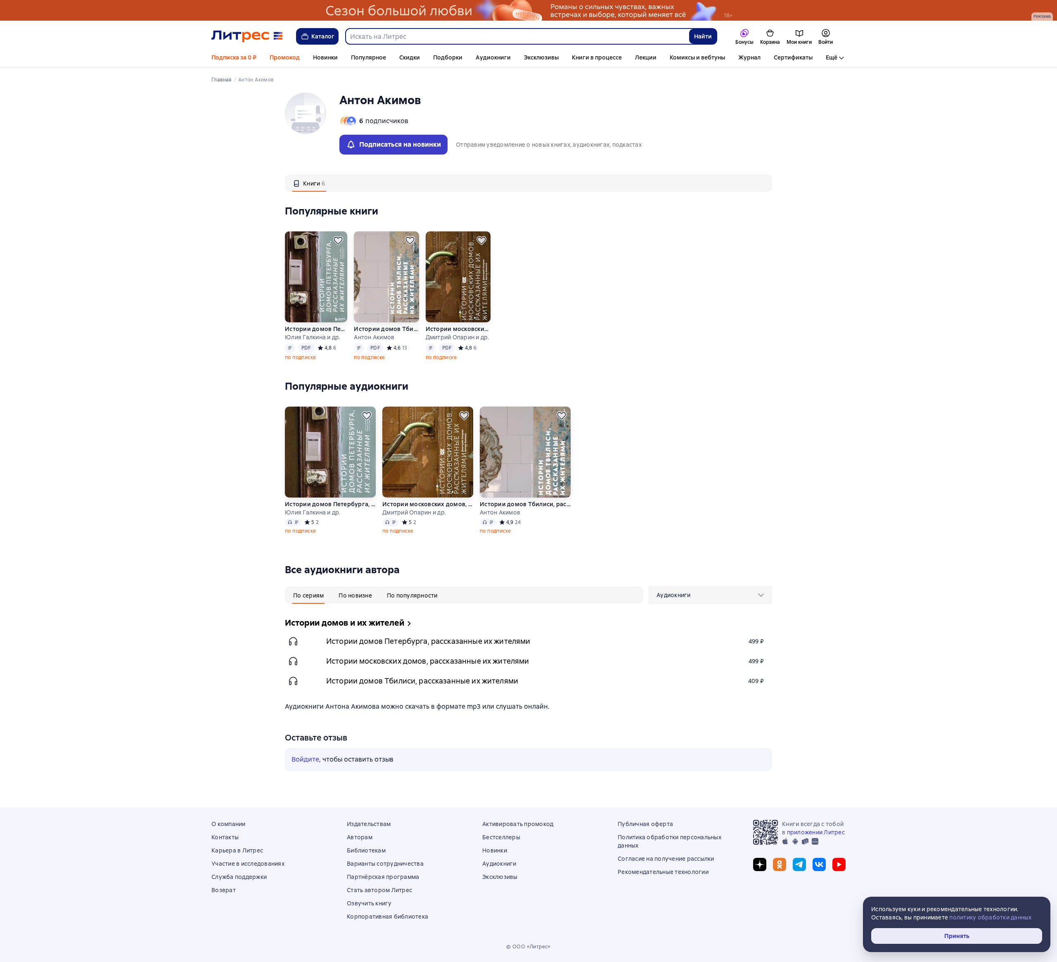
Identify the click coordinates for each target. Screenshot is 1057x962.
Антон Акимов (374, 337)
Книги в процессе (597, 57)
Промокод (285, 57)
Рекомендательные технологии (663, 872)
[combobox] (517, 36)
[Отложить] (338, 240)
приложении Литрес (816, 832)
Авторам (359, 837)
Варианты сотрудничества (385, 863)
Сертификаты (793, 57)
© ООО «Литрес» (528, 947)
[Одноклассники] (779, 864)
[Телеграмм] (799, 864)
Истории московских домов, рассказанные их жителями (458, 329)
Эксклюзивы (541, 57)
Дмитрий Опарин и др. (457, 337)
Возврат (223, 890)
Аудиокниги (493, 57)
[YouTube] (839, 864)
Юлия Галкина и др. (313, 337)
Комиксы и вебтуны (697, 57)
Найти (703, 36)
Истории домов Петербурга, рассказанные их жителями (316, 329)
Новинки (325, 57)
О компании (228, 824)
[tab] (309, 183)
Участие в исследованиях (247, 863)
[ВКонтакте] (819, 864)
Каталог (322, 36)
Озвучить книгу (369, 903)
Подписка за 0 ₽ (233, 57)
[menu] (710, 595)
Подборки (447, 57)
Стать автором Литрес (379, 890)
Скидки (409, 57)
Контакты (225, 837)
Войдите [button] (305, 759)
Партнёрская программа (383, 877)
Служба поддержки (239, 877)
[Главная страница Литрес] (247, 36)
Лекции (645, 57)
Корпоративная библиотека (387, 916)
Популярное (368, 57)
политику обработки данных (990, 917)
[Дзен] (759, 864)
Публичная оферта (645, 824)
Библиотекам (366, 850)
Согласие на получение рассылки (666, 858)
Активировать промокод (517, 824)
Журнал (749, 57)
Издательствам (369, 824)
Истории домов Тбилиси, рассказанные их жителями (386, 329)
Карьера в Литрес (237, 850)
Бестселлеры (501, 837)
